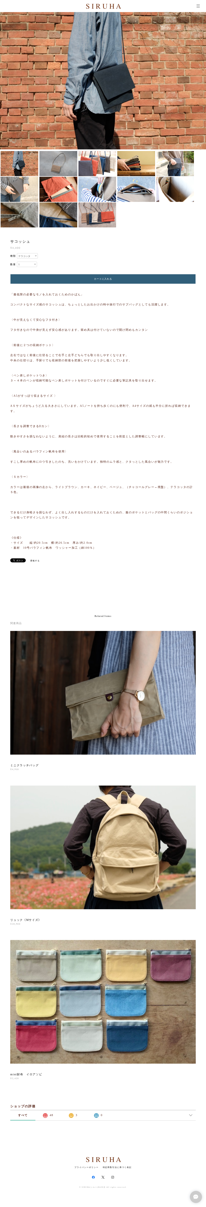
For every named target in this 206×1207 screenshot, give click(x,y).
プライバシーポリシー (86, 1167)
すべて (23, 1115)
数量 (13, 264)
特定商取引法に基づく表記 (117, 1167)
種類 (13, 256)
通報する (35, 561)
